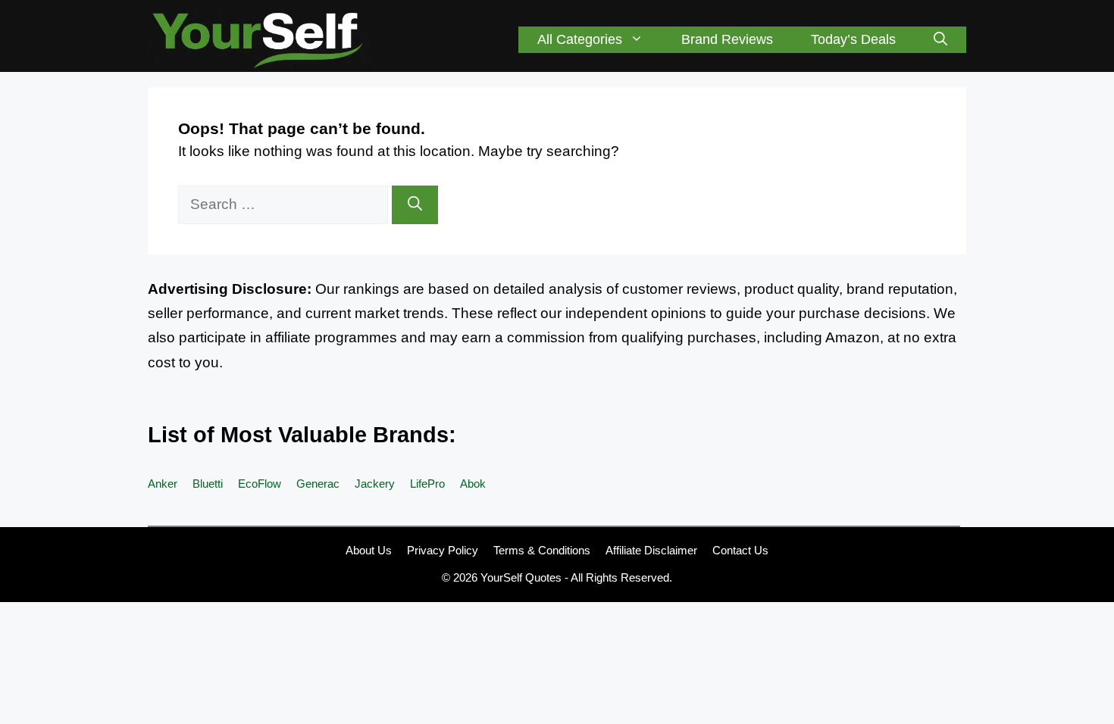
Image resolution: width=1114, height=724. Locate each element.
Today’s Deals (853, 39)
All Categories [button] (579, 39)
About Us (369, 550)
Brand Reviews (727, 39)
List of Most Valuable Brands (298, 435)
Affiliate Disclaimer (651, 550)
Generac (318, 483)
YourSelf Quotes (521, 577)
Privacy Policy (442, 550)
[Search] (415, 205)
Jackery (375, 483)
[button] (940, 40)
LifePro (427, 483)
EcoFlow (259, 483)
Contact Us (740, 550)
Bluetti (207, 483)
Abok (473, 483)
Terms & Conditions (541, 550)
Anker (162, 483)
